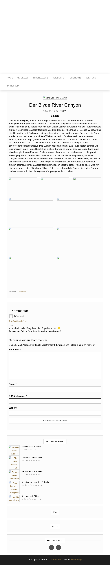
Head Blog (76, 559)
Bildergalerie (40, 77)
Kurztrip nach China (30, 496)
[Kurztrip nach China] (14, 498)
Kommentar (16, 349)
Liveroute (75, 77)
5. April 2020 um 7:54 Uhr (18, 321)
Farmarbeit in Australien (32, 471)
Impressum (13, 85)
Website (13, 408)
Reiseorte (58, 77)
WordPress (55, 559)
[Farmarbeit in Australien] (14, 474)
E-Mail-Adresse (18, 396)
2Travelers (55, 41)
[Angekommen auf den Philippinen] (14, 487)
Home (10, 77)
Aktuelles (22, 77)
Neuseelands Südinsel (31, 446)
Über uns (90, 77)
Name (12, 384)
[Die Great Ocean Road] (14, 462)
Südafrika (22, 291)
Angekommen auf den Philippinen (36, 482)
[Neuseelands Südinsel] (14, 450)
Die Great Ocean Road (32, 457)
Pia (64, 110)
